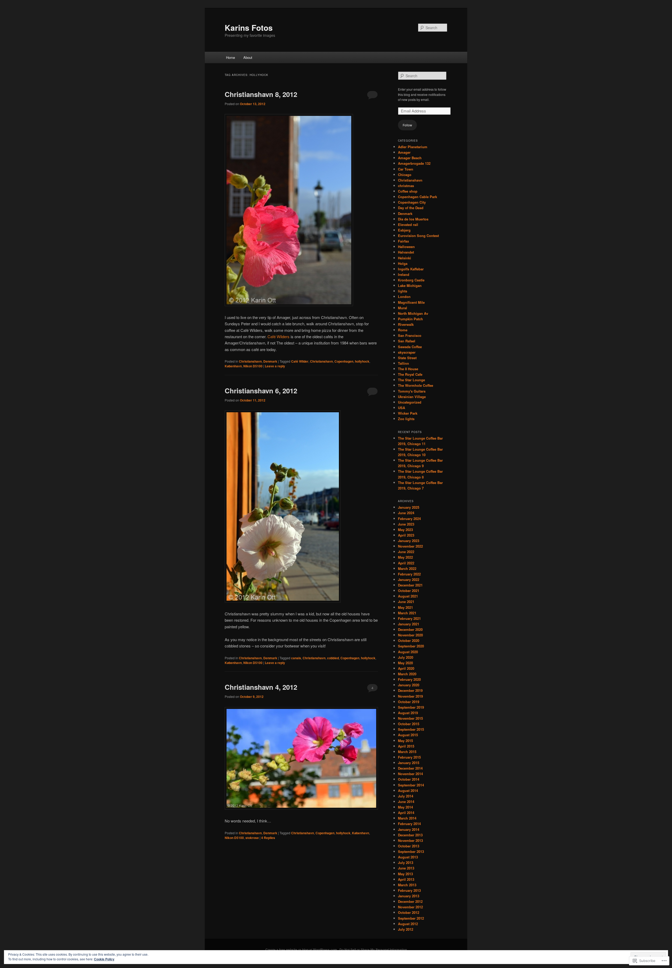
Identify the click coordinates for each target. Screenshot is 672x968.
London (404, 296)
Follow (407, 125)
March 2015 (407, 751)
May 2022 (405, 557)
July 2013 (405, 862)
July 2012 (405, 929)
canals (296, 658)
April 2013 (406, 879)
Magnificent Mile (411, 302)
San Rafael (406, 340)
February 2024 (409, 518)
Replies (268, 837)
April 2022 (406, 562)
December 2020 (410, 629)
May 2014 (405, 807)
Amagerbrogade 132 (414, 163)
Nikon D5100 (252, 366)
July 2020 (405, 657)
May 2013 (405, 873)
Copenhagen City (412, 202)
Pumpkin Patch (410, 318)
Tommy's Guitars (412, 391)
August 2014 (408, 790)
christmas (406, 185)
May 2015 (405, 740)
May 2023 (405, 529)
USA (401, 407)
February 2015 (409, 757)
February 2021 (409, 618)
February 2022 (409, 573)
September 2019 (411, 707)
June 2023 (406, 524)
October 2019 (408, 701)
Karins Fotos (249, 27)
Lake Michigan (410, 285)
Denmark (270, 361)
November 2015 (410, 718)
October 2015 (408, 723)
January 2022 (408, 579)
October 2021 (408, 590)
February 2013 (409, 890)
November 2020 (410, 634)
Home (230, 57)
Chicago (404, 174)
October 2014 (408, 779)
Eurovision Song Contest (418, 235)
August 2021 (408, 596)
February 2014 (409, 823)
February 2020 (409, 679)
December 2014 (410, 768)
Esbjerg (404, 230)
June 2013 (406, 868)
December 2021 (410, 585)
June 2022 (406, 551)
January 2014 (408, 829)
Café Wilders (278, 336)
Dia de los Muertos (413, 219)
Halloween (406, 246)
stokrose (252, 837)
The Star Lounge (411, 379)
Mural (402, 307)
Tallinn (403, 363)
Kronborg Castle (411, 279)
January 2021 (408, 623)
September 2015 (411, 729)
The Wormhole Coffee (415, 385)
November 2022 (410, 546)
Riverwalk (406, 324)
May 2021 (405, 607)
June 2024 (406, 512)
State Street (407, 357)
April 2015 (406, 746)
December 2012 (410, 901)
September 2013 (411, 851)
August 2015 (408, 734)
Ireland (403, 274)
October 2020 (408, 640)
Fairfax (403, 241)
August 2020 (408, 651)
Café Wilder (299, 361)
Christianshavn (250, 361)
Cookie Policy (104, 959)
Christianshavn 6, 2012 (261, 390)
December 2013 (410, 834)
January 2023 (408, 540)
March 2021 (407, 612)
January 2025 (408, 507)
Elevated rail (408, 224)
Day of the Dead (410, 207)
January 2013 (408, 895)
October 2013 (408, 845)
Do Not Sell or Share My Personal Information (373, 949)
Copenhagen (343, 361)
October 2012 (408, 912)
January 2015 (408, 762)
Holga (402, 263)
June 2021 (406, 601)
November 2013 (410, 840)
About (247, 57)
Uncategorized (409, 402)
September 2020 (411, 645)
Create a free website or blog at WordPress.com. (301, 949)
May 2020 (405, 662)
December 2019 (410, 690)
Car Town (405, 169)
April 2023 (406, 535)
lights (402, 291)
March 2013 (407, 884)
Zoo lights (406, 418)
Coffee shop (407, 191)
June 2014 (406, 801)
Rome (402, 329)
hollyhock (362, 361)
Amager (404, 152)
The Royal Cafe (410, 374)
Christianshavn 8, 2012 (261, 94)
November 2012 (410, 906)
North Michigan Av (413, 313)
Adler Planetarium (412, 146)
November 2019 (410, 696)
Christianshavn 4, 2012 (261, 687)
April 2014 (406, 812)
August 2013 (408, 856)
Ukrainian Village (412, 396)
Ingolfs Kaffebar (411, 268)
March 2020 (407, 673)
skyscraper (407, 352)
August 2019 (408, 712)
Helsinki (404, 257)
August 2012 (408, 923)
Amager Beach (410, 157)
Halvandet (406, 252)
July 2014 (405, 796)
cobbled (333, 658)
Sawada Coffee (410, 346)
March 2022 (407, 568)
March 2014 (407, 818)
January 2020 (408, 684)
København (233, 366)
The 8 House (408, 368)
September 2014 (411, 784)
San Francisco (409, 335)
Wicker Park (407, 413)
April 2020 (406, 668)
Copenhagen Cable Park (417, 196)
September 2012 (411, 918)
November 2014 (410, 773)
